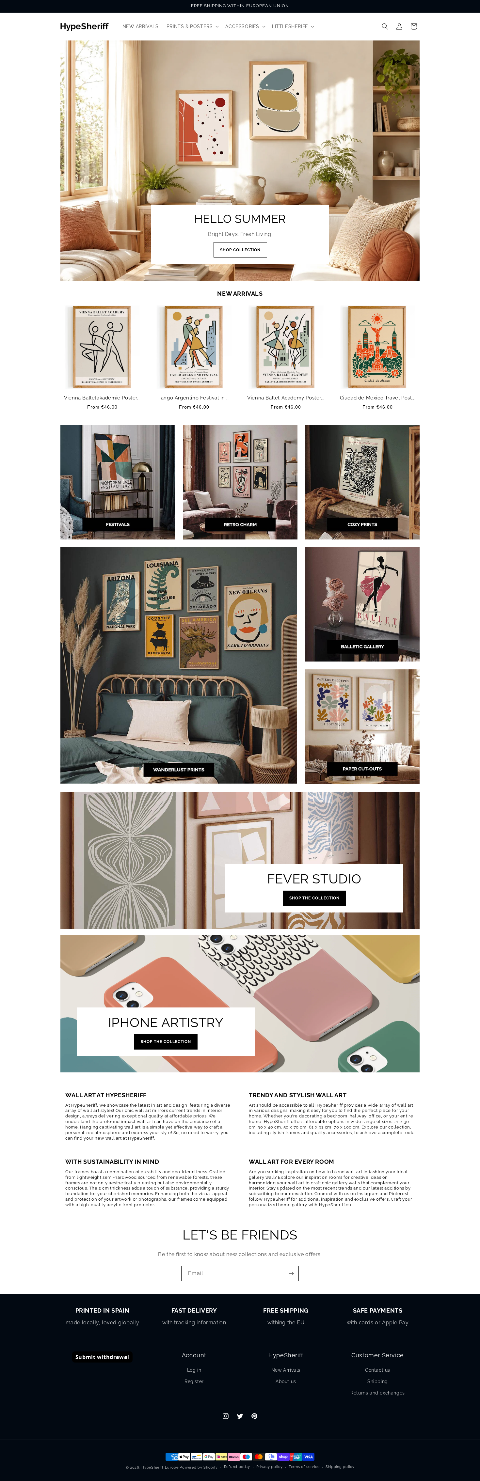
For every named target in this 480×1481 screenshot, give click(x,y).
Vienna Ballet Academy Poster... (286, 398)
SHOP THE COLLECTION (314, 898)
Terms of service (304, 1467)
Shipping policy (340, 1467)
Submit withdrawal (102, 1357)
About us (286, 1381)
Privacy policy (269, 1467)
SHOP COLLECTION (240, 250)
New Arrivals (285, 1370)
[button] (192, 26)
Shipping (377, 1381)
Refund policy (237, 1467)
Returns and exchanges (377, 1392)
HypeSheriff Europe (160, 1467)
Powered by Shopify (199, 1467)
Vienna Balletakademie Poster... (102, 398)
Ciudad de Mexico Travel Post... (378, 398)
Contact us (377, 1370)
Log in (194, 1370)
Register (194, 1381)
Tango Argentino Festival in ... (194, 398)
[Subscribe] (291, 1273)
